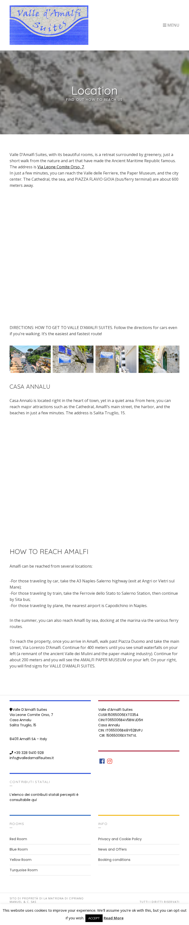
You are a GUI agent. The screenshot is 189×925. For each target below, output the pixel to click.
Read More (114, 917)
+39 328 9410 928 (29, 752)
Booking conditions (114, 859)
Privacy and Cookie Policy (120, 839)
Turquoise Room (24, 870)
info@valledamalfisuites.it (32, 757)
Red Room (18, 839)
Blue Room (19, 849)
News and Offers (112, 849)
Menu (172, 25)
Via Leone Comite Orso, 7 (60, 167)
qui (34, 799)
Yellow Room (21, 859)
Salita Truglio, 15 (23, 725)
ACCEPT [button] (94, 918)
